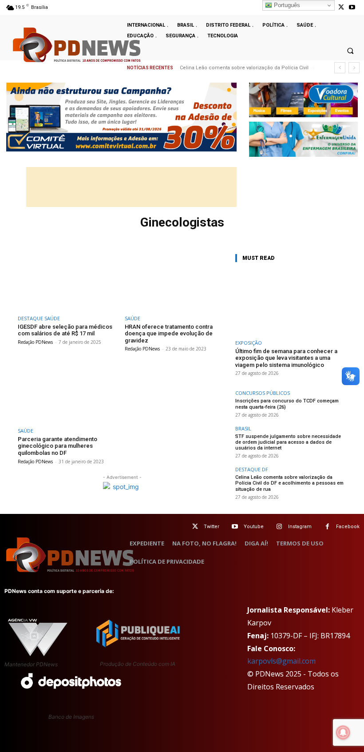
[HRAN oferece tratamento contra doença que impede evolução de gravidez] (175, 281)
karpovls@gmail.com (281, 661)
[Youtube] (352, 7)
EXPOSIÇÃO (248, 342)
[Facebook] (327, 526)
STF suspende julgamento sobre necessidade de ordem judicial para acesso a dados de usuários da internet (288, 442)
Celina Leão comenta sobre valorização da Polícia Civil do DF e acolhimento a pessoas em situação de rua (289, 483)
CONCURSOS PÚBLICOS (262, 392)
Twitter (211, 526)
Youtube (254, 526)
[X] (341, 7)
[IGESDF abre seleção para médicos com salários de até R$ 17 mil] (68, 281)
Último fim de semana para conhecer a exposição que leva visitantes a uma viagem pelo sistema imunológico (286, 358)
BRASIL (243, 428)
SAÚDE (132, 318)
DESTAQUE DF (251, 469)
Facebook (348, 526)
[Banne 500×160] (303, 139)
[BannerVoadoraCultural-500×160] (303, 100)
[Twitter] (195, 526)
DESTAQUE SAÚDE (39, 318)
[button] (350, 50)
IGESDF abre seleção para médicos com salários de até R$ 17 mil (65, 330)
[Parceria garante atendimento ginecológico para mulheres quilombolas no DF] (68, 393)
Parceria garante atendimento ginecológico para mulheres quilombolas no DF (57, 446)
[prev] (339, 67)
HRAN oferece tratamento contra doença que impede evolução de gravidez (169, 333)
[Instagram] (279, 526)
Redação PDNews (35, 342)
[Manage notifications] (343, 732)
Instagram (300, 526)
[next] (354, 67)
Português (286, 5)
